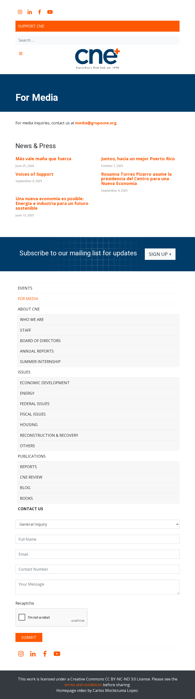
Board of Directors (40, 340)
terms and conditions (83, 684)
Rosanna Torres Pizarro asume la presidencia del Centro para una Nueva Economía (136, 178)
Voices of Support (34, 174)
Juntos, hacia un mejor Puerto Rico (138, 158)
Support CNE (31, 26)
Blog (25, 487)
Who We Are (32, 319)
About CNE (29, 309)
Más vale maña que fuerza (43, 158)
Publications (32, 456)
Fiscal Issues (33, 414)
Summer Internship (40, 361)
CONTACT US (30, 508)
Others (27, 445)
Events (25, 288)
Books (26, 498)
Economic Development (45, 382)
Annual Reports (37, 351)
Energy (27, 393)
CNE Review (31, 477)
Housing (29, 424)
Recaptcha (24, 603)
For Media (28, 298)
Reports (28, 466)
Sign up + (160, 254)
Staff (25, 330)
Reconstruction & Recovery (49, 435)
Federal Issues (34, 403)
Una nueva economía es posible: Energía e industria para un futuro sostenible (51, 203)
